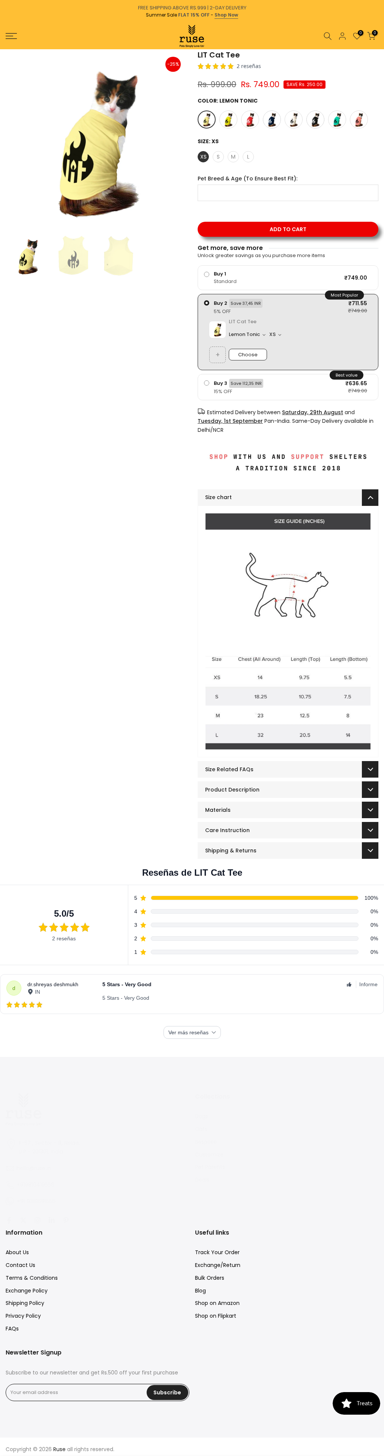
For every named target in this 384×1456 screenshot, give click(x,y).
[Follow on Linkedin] (51, 1220)
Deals (202, 1180)
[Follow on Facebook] (9, 1220)
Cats (201, 1129)
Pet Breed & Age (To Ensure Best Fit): (247, 178)
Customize (209, 1154)
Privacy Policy (23, 1316)
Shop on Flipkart (215, 1316)
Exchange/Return (217, 1265)
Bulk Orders (209, 1278)
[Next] (377, 49)
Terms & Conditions (32, 1278)
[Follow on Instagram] (37, 1220)
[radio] (288, 277)
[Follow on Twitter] (23, 1220)
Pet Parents (210, 1167)
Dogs (201, 1116)
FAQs (12, 1328)
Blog (200, 1290)
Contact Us (20, 1265)
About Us (17, 1252)
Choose (248, 354)
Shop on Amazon (217, 1303)
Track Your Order (217, 1252)
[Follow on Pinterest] (66, 1220)
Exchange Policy (27, 1290)
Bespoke (206, 1142)
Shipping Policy (25, 1303)
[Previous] (6, 49)
